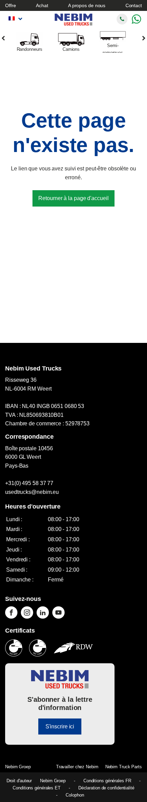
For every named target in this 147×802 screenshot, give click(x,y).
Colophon (75, 795)
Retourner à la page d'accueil (73, 198)
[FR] (14, 19)
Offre (10, 5)
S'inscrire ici (60, 726)
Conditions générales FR (107, 780)
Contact (133, 5)
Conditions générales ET (37, 787)
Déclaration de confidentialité (106, 787)
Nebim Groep (18, 766)
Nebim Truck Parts (123, 766)
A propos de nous (86, 5)
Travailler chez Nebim (77, 766)
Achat (42, 5)
